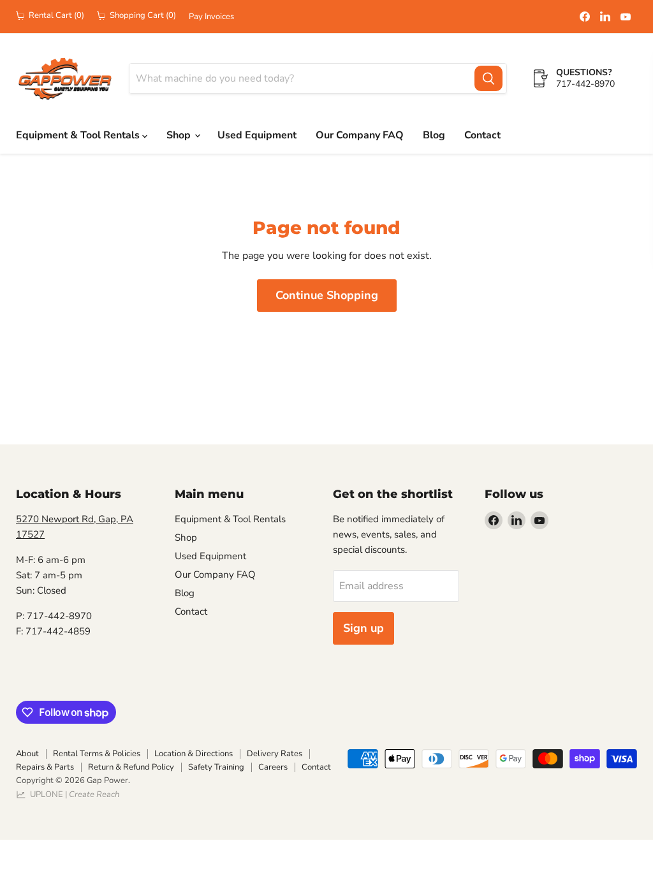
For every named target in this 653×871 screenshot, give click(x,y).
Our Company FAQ (360, 135)
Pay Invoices (211, 17)
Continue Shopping (326, 295)
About (27, 753)
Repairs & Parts (45, 767)
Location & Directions (193, 753)
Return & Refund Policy (131, 767)
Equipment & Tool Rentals (79, 135)
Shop (179, 135)
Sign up (363, 628)
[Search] (488, 78)
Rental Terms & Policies (96, 753)
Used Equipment (257, 135)
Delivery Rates (274, 753)
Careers (273, 767)
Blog (434, 135)
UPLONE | (72, 794)
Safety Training (216, 767)
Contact (482, 135)
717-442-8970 (585, 84)
